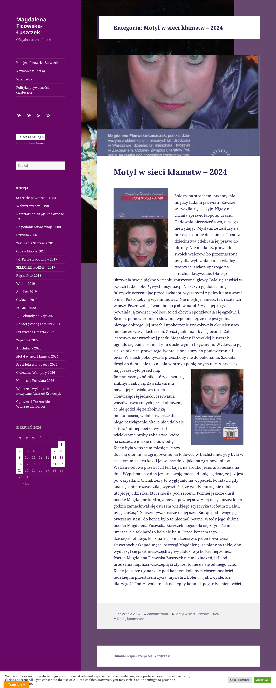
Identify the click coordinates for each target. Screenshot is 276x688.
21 (54, 464)
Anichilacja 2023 (28, 348)
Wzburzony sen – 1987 (33, 206)
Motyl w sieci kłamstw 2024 (37, 356)
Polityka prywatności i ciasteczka (33, 90)
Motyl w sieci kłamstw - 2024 (197, 614)
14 (54, 457)
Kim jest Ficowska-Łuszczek (37, 62)
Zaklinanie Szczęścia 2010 (36, 243)
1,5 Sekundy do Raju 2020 (35, 316)
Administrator (158, 614)
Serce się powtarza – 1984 (36, 198)
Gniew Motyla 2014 (31, 251)
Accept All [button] (262, 680)
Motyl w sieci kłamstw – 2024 (170, 171)
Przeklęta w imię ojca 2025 (36, 364)
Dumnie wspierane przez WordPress (142, 656)
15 (61, 457)
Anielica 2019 (26, 291)
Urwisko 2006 (26, 235)
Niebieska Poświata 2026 (35, 380)
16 (20, 464)
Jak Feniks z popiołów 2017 (36, 259)
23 (20, 470)
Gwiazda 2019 (27, 300)
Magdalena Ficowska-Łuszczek (31, 26)
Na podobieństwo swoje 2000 (38, 227)
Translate (40, 143)
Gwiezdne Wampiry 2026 (35, 372)
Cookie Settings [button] (239, 680)
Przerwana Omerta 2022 (35, 332)
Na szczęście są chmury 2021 (38, 324)
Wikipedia (24, 79)
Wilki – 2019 (25, 283)
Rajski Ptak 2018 (28, 275)
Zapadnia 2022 (27, 340)
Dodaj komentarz (130, 618)
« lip (26, 483)
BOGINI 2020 (26, 308)
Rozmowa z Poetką (30, 71)
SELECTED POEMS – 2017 (35, 267)
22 (61, 464)
